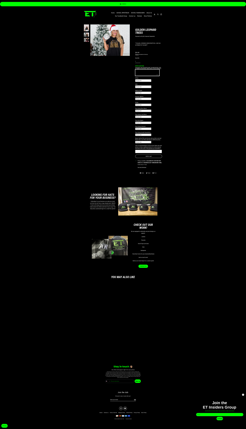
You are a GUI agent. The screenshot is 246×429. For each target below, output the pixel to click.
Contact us (132, 16)
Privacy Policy (137, 412)
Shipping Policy (121, 412)
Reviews (139, 16)
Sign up (137, 381)
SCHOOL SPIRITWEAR (123, 13)
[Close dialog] (243, 395)
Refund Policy (129, 412)
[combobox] (107, 381)
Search (100, 412)
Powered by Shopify (129, 418)
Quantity (137, 58)
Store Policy (143, 412)
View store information (142, 167)
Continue (219, 418)
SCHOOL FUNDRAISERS (138, 13)
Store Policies (148, 16)
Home (113, 13)
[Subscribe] (135, 399)
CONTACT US (143, 266)
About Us (149, 13)
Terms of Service (113, 412)
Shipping (137, 54)
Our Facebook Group (121, 16)
